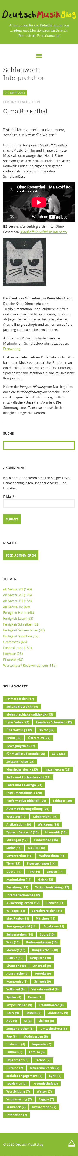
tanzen (55, 872)
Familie (37, 1052)
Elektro (46, 1021)
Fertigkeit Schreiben (18, 624)
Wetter (44, 1091)
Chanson (16, 966)
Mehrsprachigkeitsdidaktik (29, 714)
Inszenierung (57, 769)
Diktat (46, 730)
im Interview (43, 232)
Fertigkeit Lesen (15, 618)
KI (28, 1021)
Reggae (46, 1099)
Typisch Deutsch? (22, 832)
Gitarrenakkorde (44, 1068)
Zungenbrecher (20, 1029)
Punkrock (16, 1107)
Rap (11, 1036)
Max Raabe (17, 919)
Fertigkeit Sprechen (17, 636)
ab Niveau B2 (13, 606)
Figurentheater (41, 864)
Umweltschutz (53, 1029)
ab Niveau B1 (13, 601)
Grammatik (11, 642)
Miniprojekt (45, 817)
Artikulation (18, 824)
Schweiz (42, 981)
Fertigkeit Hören (15, 612)
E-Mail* (8, 496)
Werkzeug (48, 824)
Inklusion (15, 1044)
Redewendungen (42, 942)
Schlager (62, 801)
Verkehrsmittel (45, 989)
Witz (13, 942)
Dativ (12, 1013)
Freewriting (11, 348)
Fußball (14, 1052)
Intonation (16, 1115)
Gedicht (55, 903)
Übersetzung (19, 730)
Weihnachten (52, 856)
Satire (13, 848)
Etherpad (41, 966)
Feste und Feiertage (24, 785)
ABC (11, 1021)
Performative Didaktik (26, 801)
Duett (13, 872)
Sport (47, 934)
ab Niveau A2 (13, 595)
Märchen (45, 919)
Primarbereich (20, 699)
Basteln (33, 1013)
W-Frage (15, 911)
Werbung (16, 817)
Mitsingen (17, 840)
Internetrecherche (23, 895)
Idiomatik (56, 832)
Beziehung (17, 887)
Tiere (13, 864)
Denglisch (40, 958)
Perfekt (43, 974)
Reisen (35, 997)
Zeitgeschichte (20, 762)
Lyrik (55, 1076)
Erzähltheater (51, 1005)
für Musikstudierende (25, 754)
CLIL (58, 754)
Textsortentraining (52, 887)
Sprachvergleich (47, 911)
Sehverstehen (19, 934)
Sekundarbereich (22, 707)
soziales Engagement (24, 1076)
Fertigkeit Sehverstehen (20, 630)
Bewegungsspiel (21, 926)
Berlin (13, 738)
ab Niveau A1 (13, 589)
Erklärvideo (46, 840)
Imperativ (41, 1044)
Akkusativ (58, 1013)
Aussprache (17, 974)
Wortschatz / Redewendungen (25, 665)
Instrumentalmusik (24, 793)
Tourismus (16, 1084)
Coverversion (19, 856)
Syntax (13, 997)
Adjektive (53, 926)
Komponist (17, 981)
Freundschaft (45, 1084)
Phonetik (9, 659)
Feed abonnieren (21, 555)
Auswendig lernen (23, 903)
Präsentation (44, 1107)
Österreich (39, 738)
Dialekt (14, 958)
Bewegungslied (20, 746)
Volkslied (15, 989)
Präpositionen (19, 1005)
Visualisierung (19, 1099)
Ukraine (14, 1068)
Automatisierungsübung (27, 809)
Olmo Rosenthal (25, 111)
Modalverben (35, 1036)
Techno (42, 1060)
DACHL (36, 848)
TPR (34, 872)
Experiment (17, 1060)
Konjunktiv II (45, 950)
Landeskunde (13, 648)
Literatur (9, 653)
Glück (45, 879)
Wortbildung (18, 1091)
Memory (15, 950)
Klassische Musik (22, 769)
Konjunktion (18, 879)
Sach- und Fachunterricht (28, 777)
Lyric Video (17, 722)
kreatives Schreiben (54, 722)
